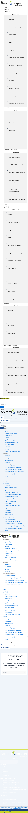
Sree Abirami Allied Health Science (17, 199)
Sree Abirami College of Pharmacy (17, 172)
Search (1, 422)
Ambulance (11, 115)
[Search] (2, 428)
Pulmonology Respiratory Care (12, 451)
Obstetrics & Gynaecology (15, 26)
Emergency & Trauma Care (15, 50)
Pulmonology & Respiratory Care (16, 103)
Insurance (11, 145)
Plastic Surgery (12, 96)
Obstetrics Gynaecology (11, 433)
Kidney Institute (12, 34)
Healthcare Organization (10, 345)
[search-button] (2, 407)
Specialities (7, 208)
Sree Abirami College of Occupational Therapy (16, 473)
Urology (10, 42)
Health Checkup (12, 138)
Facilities (6, 303)
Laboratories (12, 130)
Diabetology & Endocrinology (15, 65)
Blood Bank (11, 122)
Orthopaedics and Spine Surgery (16, 57)
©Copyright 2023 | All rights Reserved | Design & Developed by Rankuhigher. (14, 808)
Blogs (6, 476)
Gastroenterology (13, 73)
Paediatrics (11, 80)
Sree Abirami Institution (14, 157)
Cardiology (11, 19)
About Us (6, 206)
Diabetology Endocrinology (11, 442)
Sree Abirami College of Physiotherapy (17, 375)
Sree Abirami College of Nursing (16, 164)
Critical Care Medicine (14, 88)
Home (5, 204)
